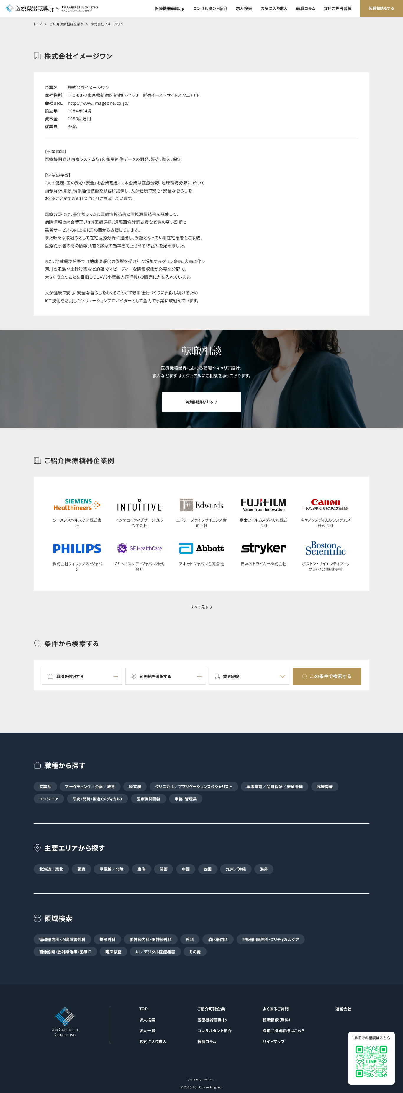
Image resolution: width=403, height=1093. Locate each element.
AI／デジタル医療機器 (155, 952)
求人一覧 (147, 1030)
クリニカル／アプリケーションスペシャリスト (193, 786)
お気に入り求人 (274, 8)
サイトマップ (273, 1041)
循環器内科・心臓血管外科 (62, 939)
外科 (190, 939)
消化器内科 (218, 939)
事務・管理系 (186, 799)
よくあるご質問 (276, 1009)
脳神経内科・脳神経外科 (151, 939)
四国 (208, 869)
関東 (81, 869)
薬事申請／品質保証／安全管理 (274, 786)
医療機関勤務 (149, 799)
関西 (164, 869)
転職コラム (305, 8)
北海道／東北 (51, 869)
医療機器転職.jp (170, 8)
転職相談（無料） (277, 1019)
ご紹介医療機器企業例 (67, 24)
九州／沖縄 (236, 869)
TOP (143, 1009)
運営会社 (343, 1009)
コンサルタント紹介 (210, 8)
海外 (264, 869)
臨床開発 (325, 786)
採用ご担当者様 (338, 8)
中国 (186, 869)
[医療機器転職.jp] (52, 8)
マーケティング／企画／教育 (90, 786)
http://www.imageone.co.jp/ (99, 103)
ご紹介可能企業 (211, 1009)
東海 (141, 869)
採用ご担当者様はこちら (283, 1030)
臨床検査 (113, 952)
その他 (195, 952)
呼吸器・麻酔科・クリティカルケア (270, 939)
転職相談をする (381, 8)
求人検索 (244, 8)
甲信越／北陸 (111, 869)
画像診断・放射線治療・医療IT (65, 952)
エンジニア (48, 799)
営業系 (45, 786)
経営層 (135, 786)
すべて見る (199, 607)
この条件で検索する (331, 676)
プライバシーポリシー (201, 1080)
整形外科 (107, 939)
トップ (38, 24)
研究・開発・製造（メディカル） (98, 799)
